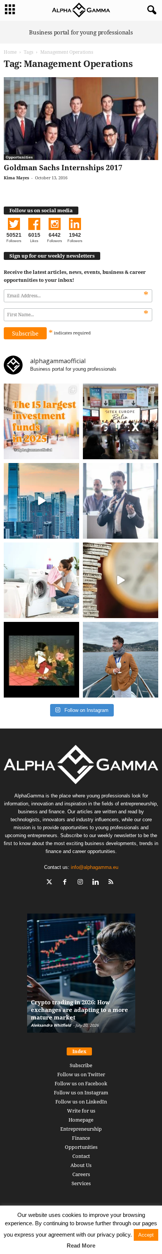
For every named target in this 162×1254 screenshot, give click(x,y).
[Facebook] (66, 883)
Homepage (81, 1119)
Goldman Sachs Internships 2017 (63, 167)
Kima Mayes (16, 177)
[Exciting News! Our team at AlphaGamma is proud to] (120, 421)
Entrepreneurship (81, 1128)
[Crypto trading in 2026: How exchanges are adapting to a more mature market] (81, 977)
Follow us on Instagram (81, 1092)
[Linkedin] (97, 883)
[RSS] (112, 883)
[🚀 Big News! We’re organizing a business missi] (41, 501)
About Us (81, 1165)
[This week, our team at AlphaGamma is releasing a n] (120, 660)
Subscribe (81, 1065)
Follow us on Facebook (81, 1083)
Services (81, 1183)
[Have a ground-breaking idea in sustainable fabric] (41, 580)
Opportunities (19, 157)
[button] (150, 10)
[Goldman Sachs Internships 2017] (81, 118)
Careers (81, 1174)
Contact (81, 1156)
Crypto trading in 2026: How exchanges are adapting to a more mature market (79, 1009)
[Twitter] (51, 883)
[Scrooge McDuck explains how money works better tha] (41, 660)
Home (10, 52)
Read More (81, 1245)
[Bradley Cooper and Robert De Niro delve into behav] (120, 580)
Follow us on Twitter (81, 1074)
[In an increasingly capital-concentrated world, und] (41, 421)
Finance (81, 1137)
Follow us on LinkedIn (81, 1101)
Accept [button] (146, 1235)
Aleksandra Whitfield (51, 1025)
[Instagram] (82, 883)
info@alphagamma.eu (94, 867)
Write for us (81, 1110)
